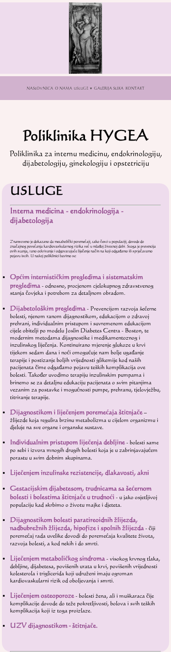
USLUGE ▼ (83, 88)
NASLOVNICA (40, 88)
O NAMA (63, 88)
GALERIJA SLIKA (109, 88)
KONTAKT (134, 88)
